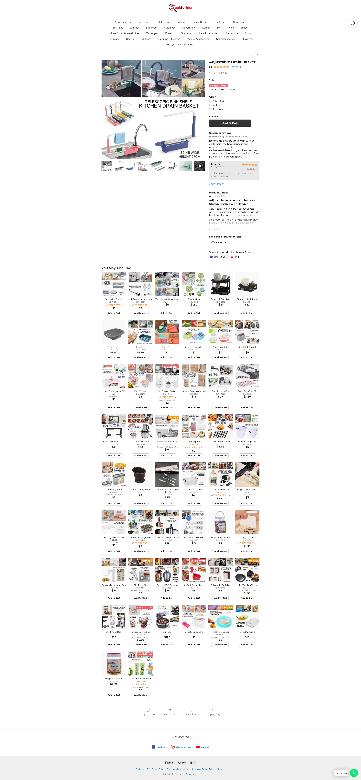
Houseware (239, 22)
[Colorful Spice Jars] (194, 617)
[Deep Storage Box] (247, 426)
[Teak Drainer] (114, 332)
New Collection (123, 22)
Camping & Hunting (169, 39)
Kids (231, 27)
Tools (248, 33)
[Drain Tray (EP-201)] (247, 376)
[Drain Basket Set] (220, 332)
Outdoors (145, 39)
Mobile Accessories (198, 39)
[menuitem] (253, 55)
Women (206, 27)
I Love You (247, 39)
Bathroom (151, 27)
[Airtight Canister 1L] (114, 663)
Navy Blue (218, 101)
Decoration (188, 27)
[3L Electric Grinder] (140, 426)
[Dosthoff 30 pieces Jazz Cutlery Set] (167, 474)
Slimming (186, 33)
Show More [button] (215, 229)
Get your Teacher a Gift (180, 44)
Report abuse (192, 774)
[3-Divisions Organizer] (140, 522)
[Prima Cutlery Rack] (140, 474)
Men (219, 27)
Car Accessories (225, 39)
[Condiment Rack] (114, 617)
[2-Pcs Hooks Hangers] (194, 522)
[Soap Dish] (140, 332)
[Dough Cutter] (247, 522)
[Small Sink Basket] (247, 332)
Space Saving (200, 22)
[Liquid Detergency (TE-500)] (114, 376)
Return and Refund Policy (203, 769)
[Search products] (352, 23)
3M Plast (118, 27)
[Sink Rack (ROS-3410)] (114, 426)
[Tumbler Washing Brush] (167, 284)
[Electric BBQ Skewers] (167, 570)
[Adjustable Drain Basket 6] (185, 166)
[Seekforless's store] (180, 7)
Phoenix (169, 33)
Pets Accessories (209, 33)
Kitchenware (164, 22)
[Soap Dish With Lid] (194, 332)
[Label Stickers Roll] (220, 474)
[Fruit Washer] (140, 376)
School (244, 27)
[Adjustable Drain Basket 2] (130, 166)
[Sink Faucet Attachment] (140, 284)
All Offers (144, 22)
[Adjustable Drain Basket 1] (118, 166)
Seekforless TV (142, 769)
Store (212, 73)
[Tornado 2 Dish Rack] (220, 284)
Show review (216, 184)
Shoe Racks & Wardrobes (124, 33)
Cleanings (170, 27)
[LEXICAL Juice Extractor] (167, 522)
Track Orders (170, 714)
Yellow (216, 105)
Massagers (152, 33)
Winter (182, 22)
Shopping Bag (212, 714)
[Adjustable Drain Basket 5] (171, 166)
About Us (221, 769)
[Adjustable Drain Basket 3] (142, 166)
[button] (219, 242)
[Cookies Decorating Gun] (114, 570)
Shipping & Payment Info (178, 769)
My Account (149, 714)
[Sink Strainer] (194, 284)
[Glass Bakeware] (247, 617)
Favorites (191, 714)
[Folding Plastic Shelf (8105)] (114, 522)
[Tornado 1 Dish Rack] (247, 284)
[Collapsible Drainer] (114, 284)
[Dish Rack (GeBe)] (220, 376)
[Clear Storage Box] (194, 474)
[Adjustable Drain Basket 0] (107, 166)
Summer (134, 27)
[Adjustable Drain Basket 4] (157, 166)
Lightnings (113, 39)
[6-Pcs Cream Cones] (220, 426)
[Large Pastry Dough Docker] (247, 474)
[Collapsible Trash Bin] (220, 570)
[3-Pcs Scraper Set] (194, 426)
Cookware (220, 22)
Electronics (231, 33)
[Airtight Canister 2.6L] (220, 522)
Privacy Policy (158, 769)
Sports (130, 39)
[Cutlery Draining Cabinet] (194, 376)
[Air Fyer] (167, 617)
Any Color (218, 109)
